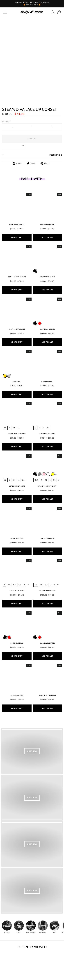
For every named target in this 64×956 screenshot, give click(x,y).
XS (5, 427)
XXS (36, 480)
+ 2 (58, 480)
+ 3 (58, 585)
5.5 (14, 584)
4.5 (9, 584)
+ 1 (26, 480)
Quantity (6, 122)
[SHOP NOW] (32, 751)
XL (48, 427)
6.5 (19, 584)
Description (55, 155)
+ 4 (28, 585)
